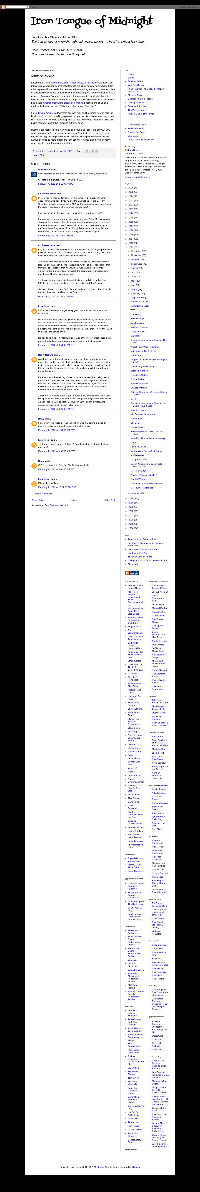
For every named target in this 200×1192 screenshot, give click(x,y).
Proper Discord (159, 670)
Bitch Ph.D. (157, 958)
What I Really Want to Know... (145, 347)
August (135, 268)
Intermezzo (133, 744)
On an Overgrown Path (136, 780)
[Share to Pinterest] (96, 151)
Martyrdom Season (139, 306)
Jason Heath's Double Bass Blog (135, 788)
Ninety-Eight (136, 418)
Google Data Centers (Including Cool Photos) (159, 1064)
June (134, 276)
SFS (42, 155)
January (135, 493)
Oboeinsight (158, 604)
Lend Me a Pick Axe (137, 553)
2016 (131, 230)
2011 (131, 498)
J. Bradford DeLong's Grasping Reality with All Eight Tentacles (160, 1003)
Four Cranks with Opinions (141, 139)
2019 (131, 217)
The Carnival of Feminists (159, 973)
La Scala (132, 960)
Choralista (133, 136)
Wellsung (132, 731)
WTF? (133, 310)
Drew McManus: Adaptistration (136, 637)
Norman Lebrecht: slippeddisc (157, 775)
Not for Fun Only (160, 641)
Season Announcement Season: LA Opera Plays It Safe (147, 404)
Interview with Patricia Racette (143, 549)
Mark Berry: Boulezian (158, 851)
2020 (131, 213)
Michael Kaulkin (160, 608)
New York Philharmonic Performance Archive (134, 977)
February (136, 293)
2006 (131, 519)
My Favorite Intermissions (134, 835)
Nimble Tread (158, 869)
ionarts (131, 771)
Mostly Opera (134, 748)
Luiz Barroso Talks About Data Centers (160, 1075)
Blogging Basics (135, 95)
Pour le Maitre (137, 379)
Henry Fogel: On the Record (160, 767)
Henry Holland (45, 355)
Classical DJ (158, 1049)
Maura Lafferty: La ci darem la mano (159, 664)
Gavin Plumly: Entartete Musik (160, 890)
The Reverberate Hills (158, 598)
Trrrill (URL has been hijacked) (135, 1029)
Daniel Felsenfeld (133, 806)
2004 (131, 528)
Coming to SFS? (136, 102)
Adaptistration (159, 793)
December (136, 251)
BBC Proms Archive (133, 986)
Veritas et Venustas (156, 932)
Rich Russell (134, 1126)
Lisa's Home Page (137, 124)
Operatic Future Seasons (140, 99)
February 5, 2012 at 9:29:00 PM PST (56, 409)
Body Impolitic (159, 945)
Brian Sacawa (134, 775)
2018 (131, 222)
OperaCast (157, 1036)
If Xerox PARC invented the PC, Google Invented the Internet (160, 1100)
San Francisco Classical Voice (159, 586)
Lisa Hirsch (44, 306)
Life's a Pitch (158, 753)
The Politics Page (136, 110)
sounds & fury (134, 751)
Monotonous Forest (134, 713)
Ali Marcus (133, 1122)
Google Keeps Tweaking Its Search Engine (159, 1137)
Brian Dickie (158, 813)
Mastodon (99, 1167)
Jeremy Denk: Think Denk (135, 866)
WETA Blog (133, 1068)
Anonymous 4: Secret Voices (142, 539)
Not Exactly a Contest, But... (144, 351)
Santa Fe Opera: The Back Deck (136, 902)
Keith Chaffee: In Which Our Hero (160, 724)
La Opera (132, 673)
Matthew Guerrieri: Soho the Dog (135, 814)
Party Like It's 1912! (140, 301)
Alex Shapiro (134, 798)
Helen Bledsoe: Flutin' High (135, 684)
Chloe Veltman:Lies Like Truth (158, 634)
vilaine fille (133, 1118)
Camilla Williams (138, 479)
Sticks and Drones (157, 797)
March (134, 289)
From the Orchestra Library (133, 1090)
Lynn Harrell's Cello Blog (158, 818)
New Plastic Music (157, 620)
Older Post (109, 500)
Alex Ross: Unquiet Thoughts (133, 1013)
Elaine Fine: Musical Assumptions (134, 721)
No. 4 (133, 399)
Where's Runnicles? (157, 841)
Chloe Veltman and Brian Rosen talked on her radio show (73, 82)
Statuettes (135, 336)
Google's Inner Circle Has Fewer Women (159, 1090)
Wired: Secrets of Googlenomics (160, 1145)
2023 (131, 200)
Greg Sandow (159, 763)
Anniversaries (137, 455)
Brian (41, 419)
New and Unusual (139, 327)
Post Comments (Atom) (56, 505)
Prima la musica (136, 841)
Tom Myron (133, 1078)
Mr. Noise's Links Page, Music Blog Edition (136, 611)
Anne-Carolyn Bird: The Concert (134, 1022)
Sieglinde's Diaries (133, 1072)
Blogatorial (133, 564)
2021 (131, 209)
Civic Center (158, 615)
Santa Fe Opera (136, 970)
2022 (131, 204)
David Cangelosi (136, 871)
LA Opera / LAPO (139, 459)
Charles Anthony (138, 387)
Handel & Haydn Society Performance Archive (136, 995)
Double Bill (135, 314)
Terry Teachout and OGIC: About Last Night (160, 743)
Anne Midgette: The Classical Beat (135, 654)
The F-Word (158, 978)
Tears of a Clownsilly (133, 1134)
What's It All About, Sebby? (143, 475)
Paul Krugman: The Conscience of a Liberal (160, 992)
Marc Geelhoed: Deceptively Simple (136, 1037)
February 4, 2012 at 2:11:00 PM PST (56, 184)
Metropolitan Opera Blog (134, 1051)
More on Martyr (138, 470)
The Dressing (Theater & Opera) (158, 925)
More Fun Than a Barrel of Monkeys (148, 438)
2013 (131, 243)
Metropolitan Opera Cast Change (146, 451)
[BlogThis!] (87, 151)
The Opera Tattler (157, 627)
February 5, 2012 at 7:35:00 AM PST (56, 296)
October (135, 259)
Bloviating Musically (132, 1082)
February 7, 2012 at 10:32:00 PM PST (57, 487)
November (136, 255)
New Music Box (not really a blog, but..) (135, 620)
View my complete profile (137, 177)
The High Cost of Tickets (140, 556)
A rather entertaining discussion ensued (63, 102)
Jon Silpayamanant (135, 631)
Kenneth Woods (136, 827)
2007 (131, 515)
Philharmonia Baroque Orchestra (134, 895)
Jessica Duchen (160, 873)
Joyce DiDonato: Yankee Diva (136, 859)
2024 (131, 196)
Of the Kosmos (135, 1129)
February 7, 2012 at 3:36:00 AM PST (56, 451)
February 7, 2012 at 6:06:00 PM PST (56, 469)
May (133, 281)
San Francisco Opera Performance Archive (135, 940)
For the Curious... (139, 446)
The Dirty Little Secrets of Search (159, 1117)
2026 (131, 187)
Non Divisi (157, 829)
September (137, 264)
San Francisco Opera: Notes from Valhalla (135, 917)
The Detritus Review (134, 703)
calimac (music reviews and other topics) (159, 912)
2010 (131, 502)
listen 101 (132, 768)
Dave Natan (44, 169)
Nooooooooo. (137, 355)
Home (74, 500)
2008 (131, 511)
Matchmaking (137, 323)
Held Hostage (137, 318)
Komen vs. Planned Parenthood (146, 483)
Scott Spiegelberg (134, 756)
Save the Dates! (138, 410)
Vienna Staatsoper (133, 964)
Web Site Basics (136, 85)
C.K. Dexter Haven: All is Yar (160, 701)
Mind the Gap (158, 749)
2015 (131, 234)
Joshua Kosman (160, 592)
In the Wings (158, 644)
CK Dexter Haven (47, 193)
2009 (131, 507)
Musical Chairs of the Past (141, 113)
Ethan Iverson (135, 661)
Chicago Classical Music (135, 822)
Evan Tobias (134, 794)
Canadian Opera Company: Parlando (136, 886)
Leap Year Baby (138, 297)
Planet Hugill (158, 846)
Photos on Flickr (136, 128)
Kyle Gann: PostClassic (157, 757)
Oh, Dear (135, 423)
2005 (131, 524)
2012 (131, 247)
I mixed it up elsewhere (43, 113)
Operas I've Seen (136, 132)
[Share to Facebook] (93, 151)
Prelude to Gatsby (139, 375)
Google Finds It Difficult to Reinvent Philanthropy (159, 1127)
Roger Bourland (135, 831)
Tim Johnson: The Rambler (158, 864)
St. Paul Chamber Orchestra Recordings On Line (159, 1026)
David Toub (133, 802)
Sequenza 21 (134, 626)
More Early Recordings (141, 487)
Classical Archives (156, 1044)
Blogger (136, 1167)
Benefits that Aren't (139, 383)
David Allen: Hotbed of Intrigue (133, 1099)
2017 (131, 226)
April (133, 285)
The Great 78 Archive (134, 931)
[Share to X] (90, 151)
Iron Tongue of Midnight (91, 21)
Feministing (157, 968)
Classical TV (158, 1039)
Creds (131, 77)
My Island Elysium (157, 717)
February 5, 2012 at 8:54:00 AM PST (56, 345)
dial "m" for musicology (133, 1113)
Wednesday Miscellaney (142, 366)
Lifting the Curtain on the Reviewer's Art (147, 560)
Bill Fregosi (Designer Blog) (160, 904)
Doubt (133, 442)
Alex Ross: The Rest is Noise (135, 586)
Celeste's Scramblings (158, 687)
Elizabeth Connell (139, 370)
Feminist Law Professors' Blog (160, 963)
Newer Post (37, 500)
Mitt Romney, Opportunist (143, 414)
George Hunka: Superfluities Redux (135, 738)
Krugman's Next (138, 331)
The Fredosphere (134, 1045)
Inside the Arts (163, 785)
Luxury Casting (137, 427)
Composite (157, 948)
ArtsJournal (157, 736)
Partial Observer (160, 803)
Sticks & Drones (135, 709)
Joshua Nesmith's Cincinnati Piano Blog (136, 1060)
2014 (131, 239)
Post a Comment (43, 493)
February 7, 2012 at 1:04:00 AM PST (56, 430)
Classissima (158, 918)
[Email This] (84, 151)
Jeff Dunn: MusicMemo (158, 649)
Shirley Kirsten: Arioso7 (159, 681)
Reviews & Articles (137, 106)
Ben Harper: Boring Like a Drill (158, 883)
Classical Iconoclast (133, 678)
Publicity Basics (135, 81)
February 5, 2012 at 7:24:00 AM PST (56, 235)
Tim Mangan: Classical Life (158, 707)
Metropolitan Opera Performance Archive (134, 952)
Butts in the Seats (157, 808)
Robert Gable (158, 612)
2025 (131, 192)
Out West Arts (159, 712)
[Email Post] (78, 151)
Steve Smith (134, 728)
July (133, 272)
